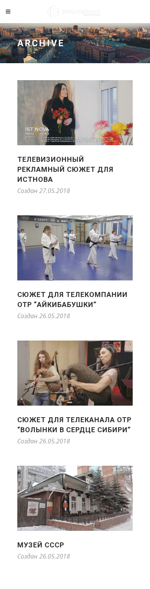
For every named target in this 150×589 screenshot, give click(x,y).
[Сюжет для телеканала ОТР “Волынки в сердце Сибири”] (75, 373)
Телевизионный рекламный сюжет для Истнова (65, 169)
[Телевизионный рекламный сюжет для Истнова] (75, 112)
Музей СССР (40, 545)
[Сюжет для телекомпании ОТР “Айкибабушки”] (75, 247)
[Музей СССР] (75, 498)
